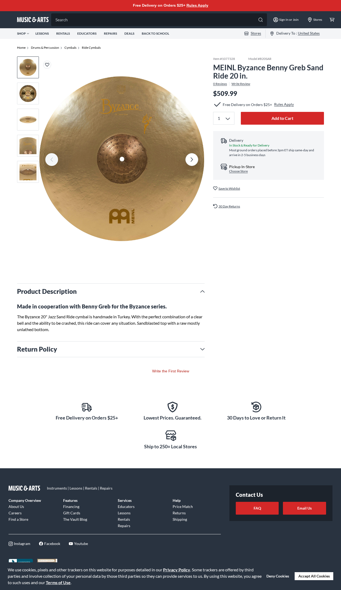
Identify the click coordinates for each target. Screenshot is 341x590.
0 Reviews (220, 84)
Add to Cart (282, 118)
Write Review (241, 84)
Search (61, 19)
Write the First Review (170, 371)
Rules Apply (197, 5)
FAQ (257, 508)
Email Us (304, 508)
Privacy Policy (176, 569)
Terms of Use (58, 582)
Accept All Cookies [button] (314, 576)
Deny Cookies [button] (277, 576)
